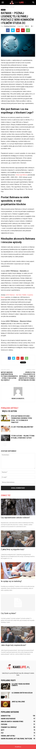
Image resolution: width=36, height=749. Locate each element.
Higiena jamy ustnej (8, 736)
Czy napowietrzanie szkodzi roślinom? (15, 517)
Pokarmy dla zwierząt (9, 727)
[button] (33, 2)
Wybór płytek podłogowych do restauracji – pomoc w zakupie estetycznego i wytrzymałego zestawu (27, 376)
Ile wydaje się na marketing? (11, 581)
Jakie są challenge (18, 702)
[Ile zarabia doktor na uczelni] (5, 695)
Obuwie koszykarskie (8, 719)
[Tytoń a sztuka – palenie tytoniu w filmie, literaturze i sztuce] (5, 438)
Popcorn (4, 724)
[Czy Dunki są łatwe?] (18, 602)
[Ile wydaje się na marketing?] (18, 570)
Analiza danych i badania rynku (12, 721)
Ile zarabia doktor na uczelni (22, 693)
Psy (2, 733)
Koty (2, 730)
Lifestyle (3, 9)
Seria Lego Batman (21, 175)
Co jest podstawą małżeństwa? (22, 427)
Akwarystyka (5, 716)
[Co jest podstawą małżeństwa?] (5, 429)
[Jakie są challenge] (5, 704)
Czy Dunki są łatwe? (8, 613)
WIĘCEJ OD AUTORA (9, 411)
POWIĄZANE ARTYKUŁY (9, 408)
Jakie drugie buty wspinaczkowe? (13, 645)
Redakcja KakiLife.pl (9, 26)
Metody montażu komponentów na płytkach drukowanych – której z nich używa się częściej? (9, 376)
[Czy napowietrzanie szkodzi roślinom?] (18, 507)
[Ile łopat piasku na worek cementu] (5, 686)
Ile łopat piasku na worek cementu (21, 684)
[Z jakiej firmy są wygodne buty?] (18, 538)
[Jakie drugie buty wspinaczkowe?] (18, 634)
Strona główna (4, 7)
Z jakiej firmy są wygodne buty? (12, 549)
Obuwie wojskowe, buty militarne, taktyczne (16, 739)
